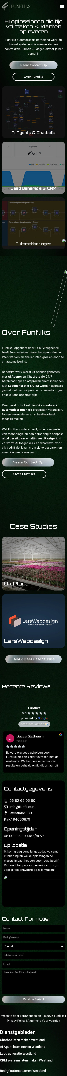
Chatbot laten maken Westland (22, 1040)
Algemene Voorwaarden (44, 1020)
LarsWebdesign (31, 1016)
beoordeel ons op (32, 724)
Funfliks (34, 708)
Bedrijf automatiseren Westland (23, 1071)
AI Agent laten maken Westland (22, 1047)
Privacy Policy (16, 1020)
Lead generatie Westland (18, 1053)
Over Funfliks (33, 76)
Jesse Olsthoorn (30, 736)
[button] (62, 6)
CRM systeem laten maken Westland (26, 1060)
